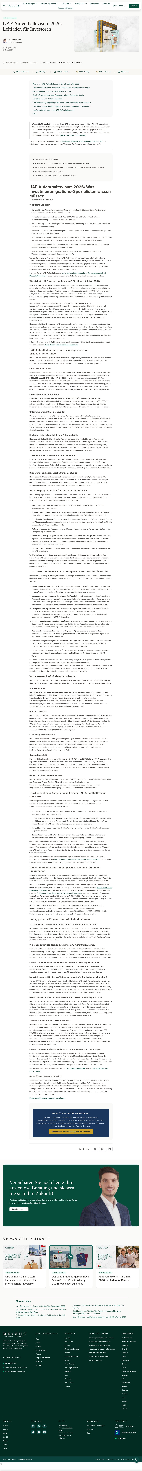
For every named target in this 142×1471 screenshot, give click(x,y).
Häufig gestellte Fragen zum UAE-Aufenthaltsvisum (53, 110)
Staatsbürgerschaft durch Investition (101, 1338)
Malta (37, 1339)
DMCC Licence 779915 (66, 1433)
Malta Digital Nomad (71, 1368)
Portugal (67, 1345)
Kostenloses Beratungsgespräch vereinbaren (47, 1098)
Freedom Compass (65, 8)
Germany (68, 1379)
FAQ (34, 114)
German (5, 1429)
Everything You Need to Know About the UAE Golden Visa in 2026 (99, 1317)
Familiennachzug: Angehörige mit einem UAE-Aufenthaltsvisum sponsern (62, 103)
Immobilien (94, 4)
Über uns (106, 4)
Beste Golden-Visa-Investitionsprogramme (61, 345)
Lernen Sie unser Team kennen (72, 135)
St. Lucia (38, 1346)
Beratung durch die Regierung (99, 1356)
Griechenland (126, 1360)
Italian (5, 1448)
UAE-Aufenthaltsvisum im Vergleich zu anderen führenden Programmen (61, 106)
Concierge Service (95, 1360)
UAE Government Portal (75, 1068)
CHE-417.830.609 (67, 1427)
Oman (67, 1360)
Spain (124, 1368)
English (5, 1425)
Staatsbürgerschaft (48, 4)
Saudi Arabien (69, 1364)
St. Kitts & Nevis (41, 1350)
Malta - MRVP (69, 1382)
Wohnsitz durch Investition (98, 1353)
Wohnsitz (65, 4)
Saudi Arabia (126, 1382)
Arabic (5, 1433)
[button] (29, 4)
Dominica (39, 1361)
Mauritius (68, 1371)
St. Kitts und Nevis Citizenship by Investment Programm (59, 893)
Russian (5, 1441)
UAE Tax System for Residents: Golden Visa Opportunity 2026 (40, 1306)
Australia (125, 1386)
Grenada (38, 1365)
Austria (38, 1343)
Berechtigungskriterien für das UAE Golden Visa (52, 91)
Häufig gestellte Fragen (96, 1425)
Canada (124, 1409)
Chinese (5, 1445)
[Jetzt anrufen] (137, 1460)
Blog (88, 1433)
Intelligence (79, 4)
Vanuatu (38, 1354)
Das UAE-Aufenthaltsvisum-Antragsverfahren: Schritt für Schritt (58, 95)
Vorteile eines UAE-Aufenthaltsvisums (48, 99)
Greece (67, 1353)
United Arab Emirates (72, 1349)
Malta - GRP (69, 1341)
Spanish (5, 1437)
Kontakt (134, 6)
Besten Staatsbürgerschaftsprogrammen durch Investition (77, 859)
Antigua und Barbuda (43, 1358)
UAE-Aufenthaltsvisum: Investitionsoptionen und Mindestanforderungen (61, 88)
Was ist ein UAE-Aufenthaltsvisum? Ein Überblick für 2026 (56, 84)
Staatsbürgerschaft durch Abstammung (102, 1349)
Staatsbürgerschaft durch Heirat (100, 1345)
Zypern (67, 1338)
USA (66, 1375)
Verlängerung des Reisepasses (99, 1341)
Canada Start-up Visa (72, 1356)
